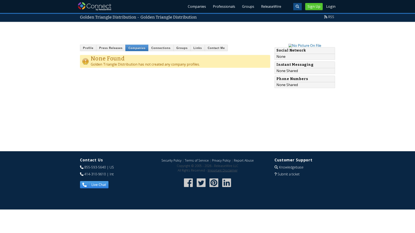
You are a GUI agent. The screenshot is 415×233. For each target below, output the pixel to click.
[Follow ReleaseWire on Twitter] (201, 187)
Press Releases (111, 48)
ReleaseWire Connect (94, 6)
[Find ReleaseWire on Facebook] (188, 187)
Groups (248, 6)
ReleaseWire (271, 6)
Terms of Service (197, 160)
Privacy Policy (221, 160)
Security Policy (171, 160)
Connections (161, 48)
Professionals (224, 6)
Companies (197, 6)
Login (330, 6)
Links (197, 48)
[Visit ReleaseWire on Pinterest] (214, 187)
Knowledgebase (291, 167)
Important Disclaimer (223, 170)
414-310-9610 (95, 174)
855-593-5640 (95, 167)
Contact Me (216, 48)
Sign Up (314, 6)
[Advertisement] (207, 32)
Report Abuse (244, 160)
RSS (331, 16)
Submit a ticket (289, 174)
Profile (88, 48)
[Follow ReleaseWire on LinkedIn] (227, 187)
